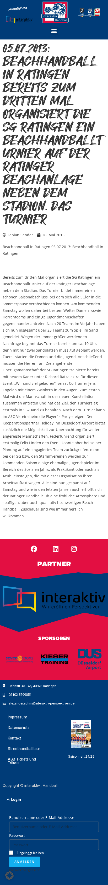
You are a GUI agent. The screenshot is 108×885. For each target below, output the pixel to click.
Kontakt (14, 738)
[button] (54, 31)
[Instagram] (73, 549)
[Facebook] (34, 549)
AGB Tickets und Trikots (22, 761)
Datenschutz (19, 728)
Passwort (17, 835)
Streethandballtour (24, 749)
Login (16, 799)
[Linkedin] (55, 549)
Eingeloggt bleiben (30, 853)
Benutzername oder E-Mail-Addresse (41, 817)
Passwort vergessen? (24, 870)
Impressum (17, 717)
